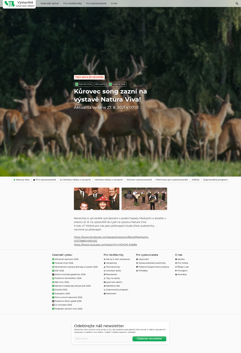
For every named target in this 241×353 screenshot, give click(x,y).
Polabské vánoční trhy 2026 (68, 309)
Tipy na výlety (113, 278)
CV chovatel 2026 (63, 305)
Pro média (183, 263)
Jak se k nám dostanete (118, 259)
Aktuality (100, 84)
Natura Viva (85, 84)
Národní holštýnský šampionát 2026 (73, 286)
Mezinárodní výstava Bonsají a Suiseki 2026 (76, 267)
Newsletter (111, 274)
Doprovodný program (117, 290)
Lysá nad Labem (114, 282)
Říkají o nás (183, 267)
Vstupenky (111, 263)
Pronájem (182, 271)
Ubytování (143, 259)
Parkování (111, 294)
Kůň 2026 (59, 271)
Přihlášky (143, 271)
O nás (114, 3)
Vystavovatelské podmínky (152, 263)
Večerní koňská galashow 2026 (70, 274)
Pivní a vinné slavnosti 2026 (68, 297)
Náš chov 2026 (62, 282)
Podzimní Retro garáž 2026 (68, 301)
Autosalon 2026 (62, 294)
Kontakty (182, 274)
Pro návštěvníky (72, 3)
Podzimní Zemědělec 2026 (68, 278)
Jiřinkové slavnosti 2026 (67, 259)
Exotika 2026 (61, 290)
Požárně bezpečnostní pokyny (153, 267)
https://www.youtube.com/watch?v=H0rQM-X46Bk (105, 245)
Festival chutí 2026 (64, 263)
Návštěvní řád (113, 286)
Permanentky (113, 267)
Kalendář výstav (50, 3)
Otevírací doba (113, 271)
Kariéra (181, 259)
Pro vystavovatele (96, 3)
